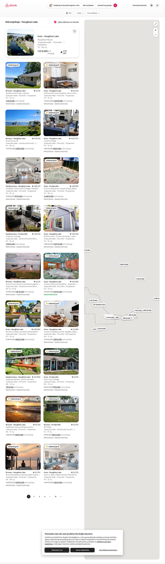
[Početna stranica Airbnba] (11, 5)
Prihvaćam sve (57, 550)
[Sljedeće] (60, 496)
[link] (23, 496)
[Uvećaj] (155, 30)
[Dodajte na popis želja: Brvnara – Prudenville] (75, 399)
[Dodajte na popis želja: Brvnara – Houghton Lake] (37, 65)
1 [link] (28, 497)
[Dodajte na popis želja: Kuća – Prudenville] (75, 160)
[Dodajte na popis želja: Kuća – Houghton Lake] (75, 65)
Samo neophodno (82, 550)
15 (55, 497)
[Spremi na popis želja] (74, 31)
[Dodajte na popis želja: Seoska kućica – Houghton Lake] (37, 160)
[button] (43, 51)
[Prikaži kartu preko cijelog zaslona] (155, 24)
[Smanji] (155, 34)
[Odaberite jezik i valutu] (151, 5)
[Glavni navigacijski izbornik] (157, 5)
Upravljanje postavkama (108, 550)
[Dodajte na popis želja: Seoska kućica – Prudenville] (37, 208)
